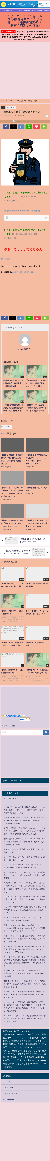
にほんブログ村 (8, 726)
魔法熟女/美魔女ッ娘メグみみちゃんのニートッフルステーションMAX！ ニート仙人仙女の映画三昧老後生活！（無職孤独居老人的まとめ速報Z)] (25, 831)
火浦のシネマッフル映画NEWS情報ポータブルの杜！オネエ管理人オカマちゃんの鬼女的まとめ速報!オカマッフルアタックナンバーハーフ (24, 928)
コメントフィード (10, 1093)
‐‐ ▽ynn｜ (11, 107)
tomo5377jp (25, 349)
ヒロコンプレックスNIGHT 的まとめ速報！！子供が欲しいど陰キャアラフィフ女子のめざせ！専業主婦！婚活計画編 (25, 1018)
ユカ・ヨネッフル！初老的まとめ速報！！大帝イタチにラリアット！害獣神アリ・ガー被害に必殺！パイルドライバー (24, 938)
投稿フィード (8, 1087)
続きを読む (6, 259)
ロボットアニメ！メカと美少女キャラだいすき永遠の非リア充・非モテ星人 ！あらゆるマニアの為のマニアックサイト (24, 899)
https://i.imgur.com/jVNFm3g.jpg (22, 211)
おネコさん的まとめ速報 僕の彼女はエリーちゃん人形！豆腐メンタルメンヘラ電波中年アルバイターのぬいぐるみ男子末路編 (24, 810)
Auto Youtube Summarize (24, 272)
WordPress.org (9, 1099)
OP (3, 107)
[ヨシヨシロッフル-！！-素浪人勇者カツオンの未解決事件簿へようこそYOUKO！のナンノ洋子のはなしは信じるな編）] (25, 984)
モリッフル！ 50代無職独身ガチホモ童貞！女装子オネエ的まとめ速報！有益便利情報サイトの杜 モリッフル (24, 994)
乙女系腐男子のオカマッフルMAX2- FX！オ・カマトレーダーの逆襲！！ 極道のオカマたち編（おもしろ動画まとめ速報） (25, 820)
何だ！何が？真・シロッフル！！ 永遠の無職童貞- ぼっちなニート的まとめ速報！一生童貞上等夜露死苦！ (25, 875)
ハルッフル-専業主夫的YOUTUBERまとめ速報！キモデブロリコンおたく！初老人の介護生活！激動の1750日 (25, 910)
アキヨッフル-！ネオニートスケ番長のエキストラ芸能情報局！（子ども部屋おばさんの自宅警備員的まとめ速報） (25, 973)
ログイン (6, 1081)
